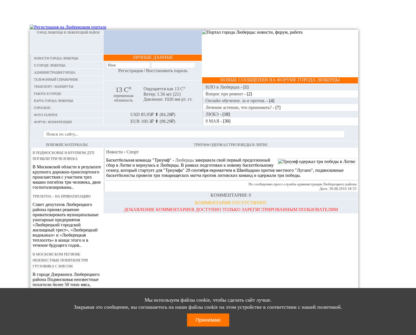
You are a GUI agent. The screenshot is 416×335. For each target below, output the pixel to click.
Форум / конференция (53, 121)
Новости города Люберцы (56, 57)
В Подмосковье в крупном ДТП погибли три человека (63, 155)
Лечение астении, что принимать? (239, 107)
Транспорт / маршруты (53, 86)
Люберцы (184, 160)
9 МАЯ (212, 121)
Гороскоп (42, 107)
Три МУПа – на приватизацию (62, 196)
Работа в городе (47, 93)
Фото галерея (45, 114)
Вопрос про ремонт (224, 93)
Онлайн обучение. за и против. (236, 100)
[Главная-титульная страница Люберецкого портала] (66, 44)
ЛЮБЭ (212, 114)
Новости (114, 151)
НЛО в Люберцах (223, 87)
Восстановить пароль (166, 70)
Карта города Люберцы (53, 100)
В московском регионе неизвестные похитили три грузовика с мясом (60, 260)
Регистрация (130, 70)
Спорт (132, 151)
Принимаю (208, 320)
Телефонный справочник (56, 79)
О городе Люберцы (49, 65)
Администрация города (54, 72)
